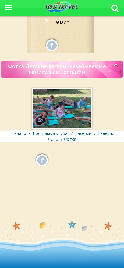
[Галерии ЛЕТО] (116, 65)
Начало (61, 22)
